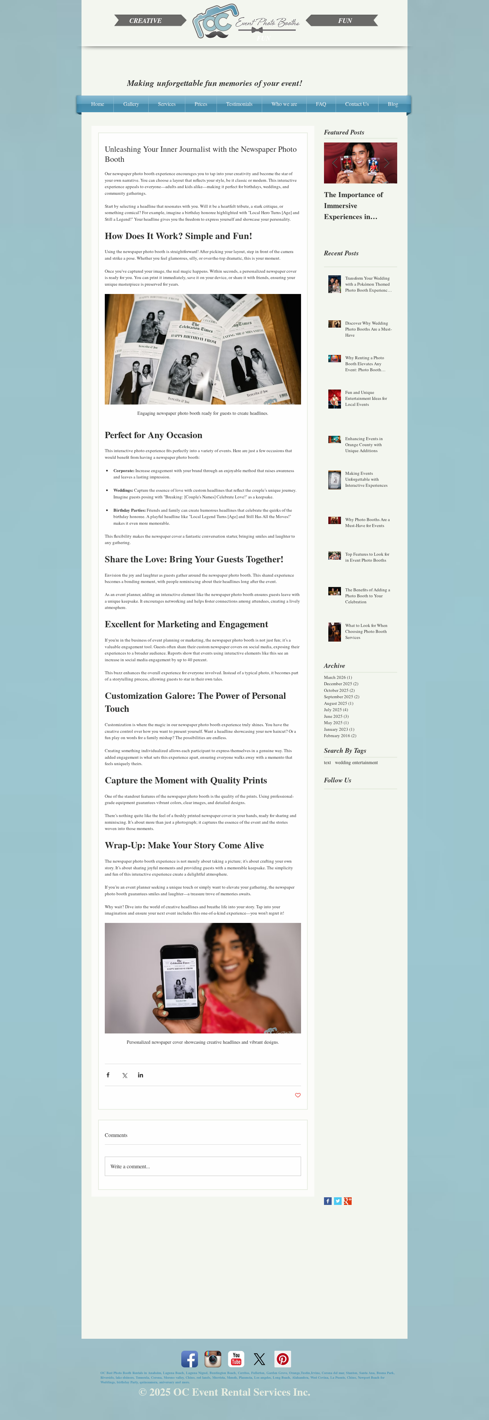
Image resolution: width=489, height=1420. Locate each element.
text (327, 762)
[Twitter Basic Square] (338, 1201)
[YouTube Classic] (236, 1359)
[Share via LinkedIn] (140, 1075)
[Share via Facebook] (108, 1075)
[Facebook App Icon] (189, 1359)
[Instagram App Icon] (213, 1359)
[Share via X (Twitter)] (124, 1075)
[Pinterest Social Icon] (282, 1359)
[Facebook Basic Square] (328, 1201)
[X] (259, 1359)
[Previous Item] (335, 163)
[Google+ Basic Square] (348, 1201)
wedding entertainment (356, 762)
